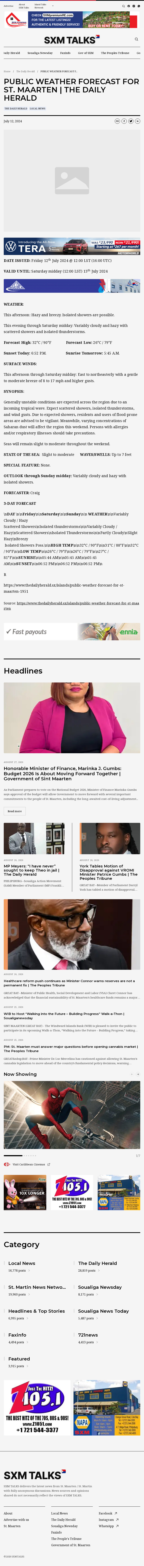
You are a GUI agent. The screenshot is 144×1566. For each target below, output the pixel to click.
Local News (37, 108)
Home (7, 71)
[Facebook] (128, 6)
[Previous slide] (132, 1074)
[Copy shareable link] (117, 121)
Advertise (9, 5)
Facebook (105, 1513)
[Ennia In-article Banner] (72, 631)
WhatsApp (106, 1526)
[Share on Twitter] (131, 121)
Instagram (106, 1520)
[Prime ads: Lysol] (25, 1192)
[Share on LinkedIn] (137, 121)
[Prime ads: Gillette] (72, 1192)
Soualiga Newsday (40, 53)
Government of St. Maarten (70, 1545)
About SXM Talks (24, 6)
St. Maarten (12, 1526)
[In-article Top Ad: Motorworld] (72, 246)
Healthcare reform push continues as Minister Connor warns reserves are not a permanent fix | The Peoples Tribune (69, 983)
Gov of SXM (86, 53)
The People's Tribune (66, 1539)
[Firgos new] (119, 1193)
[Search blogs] (124, 6)
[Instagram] (133, 6)
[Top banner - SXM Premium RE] (72, 19)
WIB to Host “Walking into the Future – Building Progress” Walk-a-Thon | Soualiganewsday (64, 1016)
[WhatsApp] (138, 6)
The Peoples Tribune (115, 53)
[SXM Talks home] (72, 39)
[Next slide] (138, 1074)
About (8, 1513)
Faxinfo (65, 53)
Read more (17, 811)
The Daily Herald (25, 71)
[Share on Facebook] (124, 121)
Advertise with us (16, 1520)
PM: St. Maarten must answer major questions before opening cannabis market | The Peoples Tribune (71, 1049)
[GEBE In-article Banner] (72, 286)
